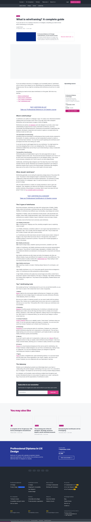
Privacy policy (41, 520)
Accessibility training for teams (17, 501)
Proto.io (18, 346)
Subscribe (53, 392)
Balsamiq (18, 309)
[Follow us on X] (47, 471)
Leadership (40, 5)
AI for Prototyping (69, 489)
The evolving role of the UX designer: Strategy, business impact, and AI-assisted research (44, 430)
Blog (65, 499)
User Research (31, 489)
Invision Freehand (20, 320)
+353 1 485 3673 (68, 515)
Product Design (17, 487)
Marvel (51, 338)
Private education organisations (35, 501)
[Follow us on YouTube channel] (38, 471)
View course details (72, 110)
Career (34, 5)
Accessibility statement (47, 520)
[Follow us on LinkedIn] (30, 471)
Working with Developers (52, 487)
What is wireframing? (23, 96)
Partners (38, 2)
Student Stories (67, 501)
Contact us (66, 505)
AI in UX (61, 425)
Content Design (31, 491)
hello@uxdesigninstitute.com (71, 513)
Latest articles (22, 5)
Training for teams (14, 499)
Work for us (67, 503)
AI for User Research (70, 487)
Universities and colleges (34, 499)
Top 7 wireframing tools (24, 101)
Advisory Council (50, 501)
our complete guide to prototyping (34, 190)
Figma (17, 355)
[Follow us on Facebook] (34, 471)
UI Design (30, 484)
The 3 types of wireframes (25, 99)
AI (11, 425)
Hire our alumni (14, 503)
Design (29, 5)
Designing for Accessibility (34, 487)
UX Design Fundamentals (52, 484)
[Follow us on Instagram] (42, 471)
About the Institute (50, 499)
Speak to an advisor (75, 2)
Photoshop (19, 328)
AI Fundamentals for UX (71, 484)
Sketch (18, 293)
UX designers (32, 125)
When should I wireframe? (24, 97)
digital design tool (42, 258)
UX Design (12, 484)
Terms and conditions (34, 520)
